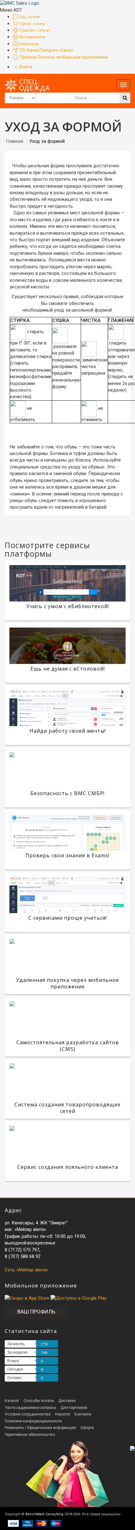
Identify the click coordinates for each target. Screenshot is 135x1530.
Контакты (82, 1414)
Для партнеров (74, 1407)
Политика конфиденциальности (33, 1421)
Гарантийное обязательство (30, 1434)
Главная (14, 141)
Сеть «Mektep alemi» (26, 1270)
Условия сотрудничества (28, 1414)
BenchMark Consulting (44, 1514)
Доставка (67, 1401)
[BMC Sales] (19, 3)
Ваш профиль (36, 1311)
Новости (62, 1414)
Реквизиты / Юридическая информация (40, 1428)
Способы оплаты (39, 1401)
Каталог (12, 1401)
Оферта (87, 1428)
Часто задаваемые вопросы (30, 1407)
